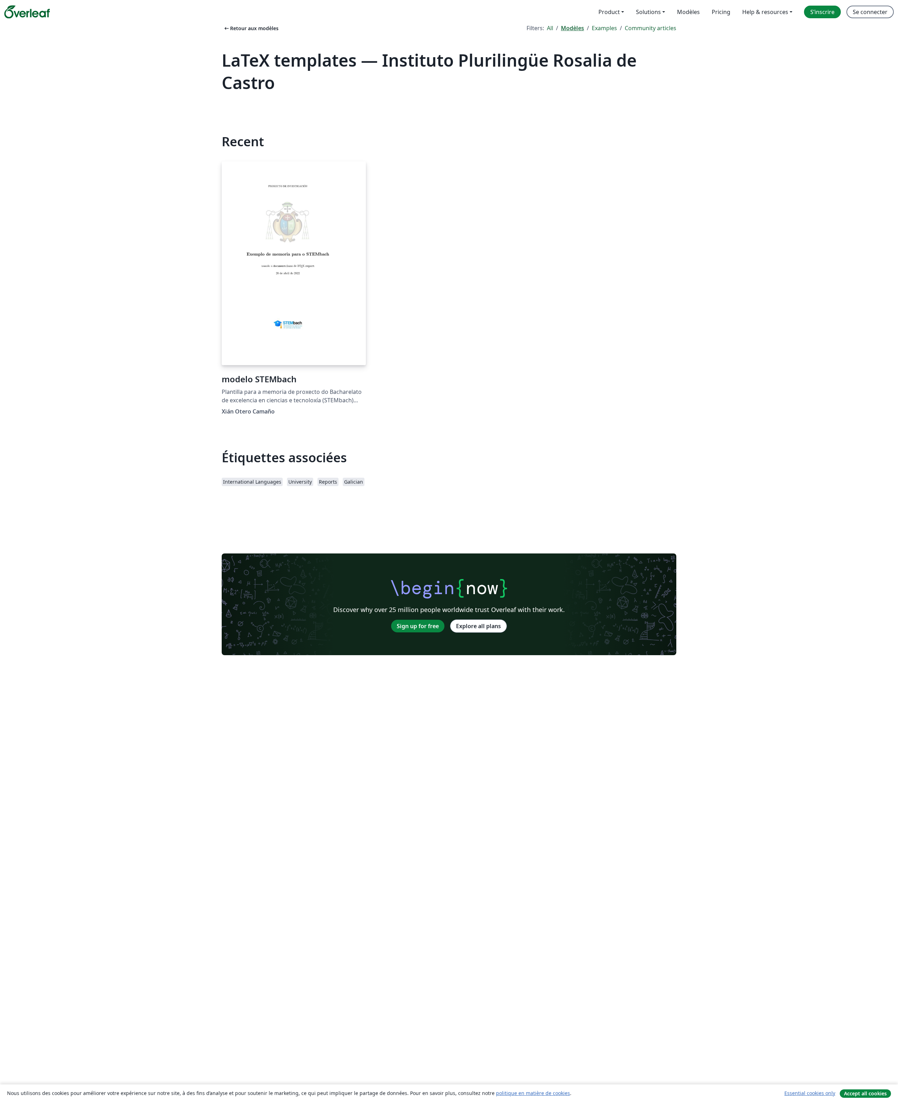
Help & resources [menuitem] (765, 12)
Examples (604, 28)
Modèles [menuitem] (688, 12)
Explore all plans (478, 626)
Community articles (650, 28)
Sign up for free (418, 626)
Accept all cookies (865, 1093)
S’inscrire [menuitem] (822, 12)
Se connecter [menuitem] (870, 12)
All (550, 28)
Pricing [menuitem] (721, 12)
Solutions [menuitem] (648, 12)
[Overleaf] (27, 12)
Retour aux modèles (251, 28)
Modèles (572, 28)
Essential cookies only (809, 1093)
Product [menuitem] (609, 12)
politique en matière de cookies (533, 1093)
